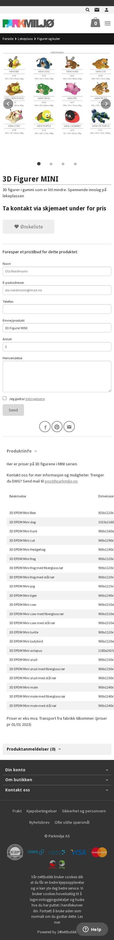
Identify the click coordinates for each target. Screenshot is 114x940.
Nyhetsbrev (39, 822)
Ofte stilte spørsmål (72, 822)
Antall (7, 339)
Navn (7, 263)
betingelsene (35, 399)
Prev (13, 102)
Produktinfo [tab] (19, 451)
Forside (8, 38)
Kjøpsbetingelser (42, 811)
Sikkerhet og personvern (84, 811)
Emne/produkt (14, 320)
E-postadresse (13, 282)
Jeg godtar (26, 399)
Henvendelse (12, 358)
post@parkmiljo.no (61, 481)
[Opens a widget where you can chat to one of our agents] (92, 930)
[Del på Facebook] (45, 426)
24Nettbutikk (67, 932)
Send (13, 410)
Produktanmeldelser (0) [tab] (31, 749)
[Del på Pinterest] (57, 426)
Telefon (8, 301)
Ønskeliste (31, 226)
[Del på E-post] (69, 426)
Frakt (17, 811)
